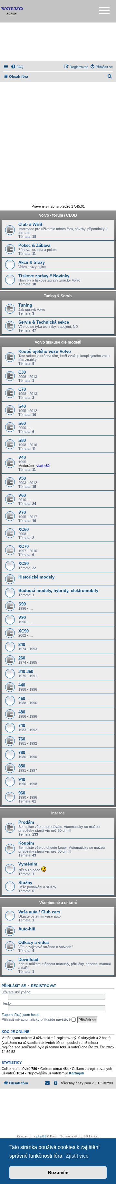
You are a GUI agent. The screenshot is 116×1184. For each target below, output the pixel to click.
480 (21, 712)
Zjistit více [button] (77, 1156)
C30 (22, 372)
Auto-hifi (26, 929)
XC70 (23, 546)
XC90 (23, 563)
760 (21, 739)
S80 (22, 440)
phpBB (41, 1136)
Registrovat (43, 986)
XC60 (23, 529)
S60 (22, 423)
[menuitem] (17, 67)
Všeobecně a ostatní (58, 903)
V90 (22, 617)
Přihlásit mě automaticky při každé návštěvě (37, 1019)
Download (28, 959)
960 (21, 793)
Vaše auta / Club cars (39, 912)
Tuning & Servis (58, 296)
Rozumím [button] (58, 1172)
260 (21, 658)
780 (21, 752)
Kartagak (76, 1073)
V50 (22, 478)
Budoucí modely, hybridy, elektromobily (58, 590)
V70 (22, 512)
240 (21, 644)
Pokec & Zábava (34, 245)
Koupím (26, 843)
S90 (22, 604)
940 (21, 779)
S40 (22, 406)
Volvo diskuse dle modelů (58, 342)
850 (21, 766)
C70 (22, 389)
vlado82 (43, 466)
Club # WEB (30, 224)
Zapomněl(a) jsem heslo (20, 1015)
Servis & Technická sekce (43, 322)
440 (21, 685)
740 (21, 725)
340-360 (25, 671)
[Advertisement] (58, 42)
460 (21, 698)
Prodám (26, 822)
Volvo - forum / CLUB (58, 215)
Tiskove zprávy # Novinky (43, 276)
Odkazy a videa (33, 942)
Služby (25, 882)
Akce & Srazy (31, 262)
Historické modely (36, 577)
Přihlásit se (14, 986)
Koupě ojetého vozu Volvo (44, 351)
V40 (22, 457)
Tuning (25, 305)
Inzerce (58, 813)
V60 (22, 495)
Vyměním (27, 864)
